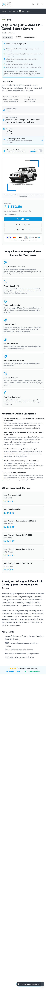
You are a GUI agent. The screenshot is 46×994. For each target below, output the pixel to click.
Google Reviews (14, 671)
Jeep (23, 11)
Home (4, 11)
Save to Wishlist (24, 225)
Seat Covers (12, 11)
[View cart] (33, 4)
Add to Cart (25, 219)
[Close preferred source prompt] (42, 984)
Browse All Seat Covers (25, 230)
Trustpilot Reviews (33, 671)
